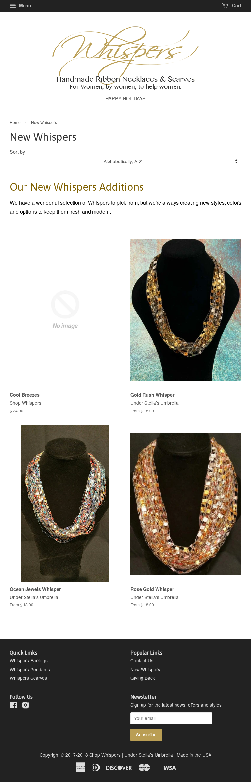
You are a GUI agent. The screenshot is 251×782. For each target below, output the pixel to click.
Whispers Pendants (30, 669)
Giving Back (142, 678)
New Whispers (145, 669)
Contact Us (141, 660)
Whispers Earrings (29, 660)
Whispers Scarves (28, 678)
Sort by (17, 151)
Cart (236, 5)
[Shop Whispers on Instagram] (25, 706)
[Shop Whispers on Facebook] (13, 706)
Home (15, 122)
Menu (24, 5)
